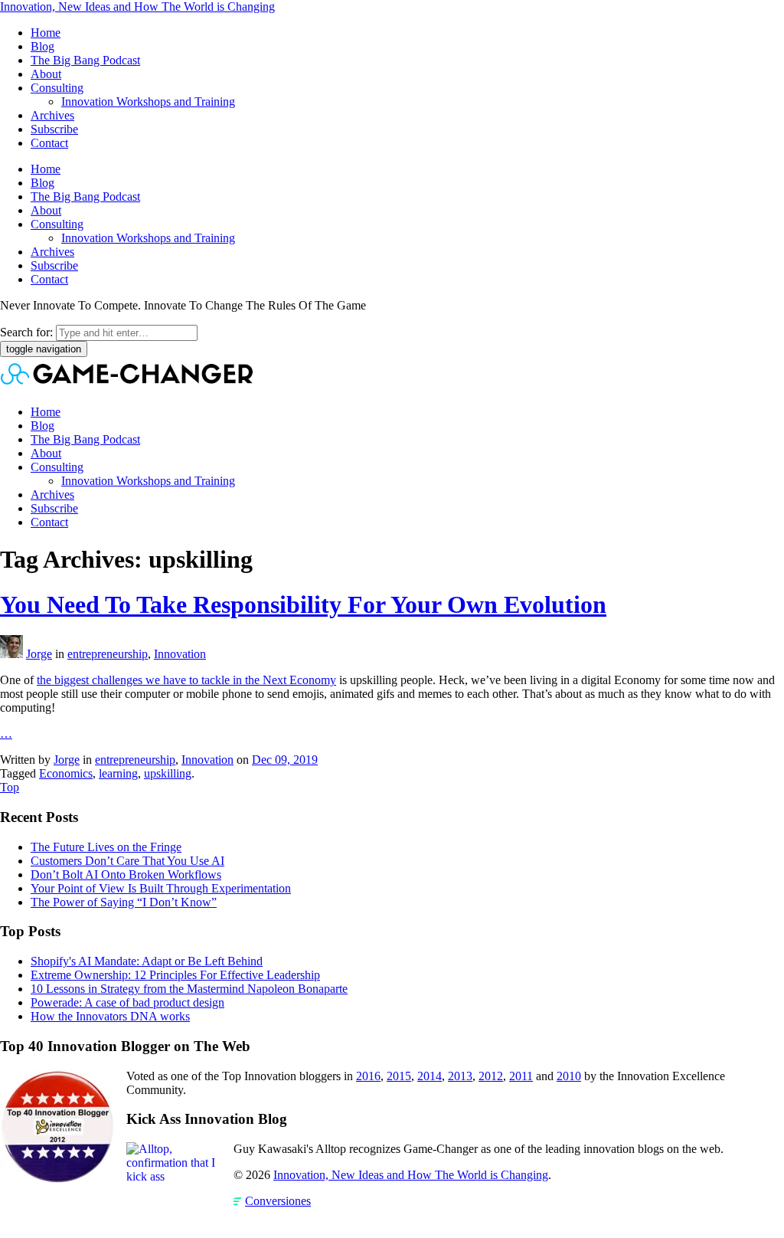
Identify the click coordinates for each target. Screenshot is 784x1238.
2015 (399, 1075)
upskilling (167, 773)
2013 (460, 1075)
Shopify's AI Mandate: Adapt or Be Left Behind (147, 961)
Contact (49, 142)
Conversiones (278, 1200)
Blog (42, 46)
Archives (52, 115)
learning (118, 773)
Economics (66, 773)
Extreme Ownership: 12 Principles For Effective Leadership (175, 974)
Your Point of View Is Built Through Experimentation (161, 888)
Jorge (39, 653)
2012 (491, 1075)
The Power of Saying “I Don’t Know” (124, 902)
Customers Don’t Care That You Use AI (127, 860)
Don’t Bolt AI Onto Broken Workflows (126, 874)
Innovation (180, 653)
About (46, 73)
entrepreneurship (107, 653)
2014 (429, 1075)
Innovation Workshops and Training (148, 101)
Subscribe (54, 129)
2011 (521, 1075)
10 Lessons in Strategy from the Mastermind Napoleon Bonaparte (189, 988)
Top (9, 787)
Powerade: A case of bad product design (127, 1002)
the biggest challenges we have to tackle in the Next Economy (186, 679)
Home (45, 32)
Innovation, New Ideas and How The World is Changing (137, 6)
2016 (368, 1075)
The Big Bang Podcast (85, 60)
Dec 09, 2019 (285, 759)
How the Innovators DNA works (110, 1016)
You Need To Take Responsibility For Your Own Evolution (303, 604)
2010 (569, 1075)
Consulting (57, 87)
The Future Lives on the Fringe (106, 846)
